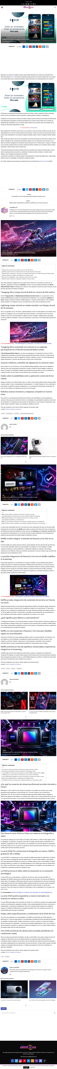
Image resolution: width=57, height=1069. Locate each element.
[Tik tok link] (35, 4)
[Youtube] (24, 1060)
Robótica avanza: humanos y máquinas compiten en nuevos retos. (18, 279)
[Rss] (32, 1060)
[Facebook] (12, 1060)
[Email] (28, 1060)
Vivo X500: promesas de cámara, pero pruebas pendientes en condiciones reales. (22, 780)
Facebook (18, 409)
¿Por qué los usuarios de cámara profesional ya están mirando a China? (20, 769)
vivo (2, 956)
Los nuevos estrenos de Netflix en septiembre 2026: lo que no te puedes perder (42, 712)
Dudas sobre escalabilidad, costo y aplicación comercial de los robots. (19, 277)
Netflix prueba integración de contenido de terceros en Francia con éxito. (20, 518)
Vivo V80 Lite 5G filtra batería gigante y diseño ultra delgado (42, 1000)
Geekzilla (4, 35)
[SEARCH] (54, 1012)
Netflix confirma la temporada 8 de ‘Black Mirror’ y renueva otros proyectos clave (13, 712)
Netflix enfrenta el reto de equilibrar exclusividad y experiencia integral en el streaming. (23, 523)
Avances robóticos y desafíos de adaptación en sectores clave (17, 275)
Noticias (4, 37)
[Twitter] (16, 1060)
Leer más (32, 1067)
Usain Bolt (16, 413)
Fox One (3, 668)
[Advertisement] (28, 62)
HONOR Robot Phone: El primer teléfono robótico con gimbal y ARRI (42, 457)
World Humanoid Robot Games (27, 413)
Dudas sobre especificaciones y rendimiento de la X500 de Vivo (17, 778)
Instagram (12, 409)
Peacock (13, 668)
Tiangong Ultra (9, 413)
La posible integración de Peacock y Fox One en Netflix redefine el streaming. (21, 516)
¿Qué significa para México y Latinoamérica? (13, 519)
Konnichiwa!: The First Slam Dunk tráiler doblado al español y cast (28, 196)
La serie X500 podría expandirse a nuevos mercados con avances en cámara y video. (23, 776)
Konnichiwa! (34, 128)
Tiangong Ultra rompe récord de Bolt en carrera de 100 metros (17, 270)
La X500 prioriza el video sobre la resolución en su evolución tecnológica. (20, 774)
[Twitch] (36, 1060)
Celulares (4, 750)
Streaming (19, 668)
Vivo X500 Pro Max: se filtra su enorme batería (11, 1000)
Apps (3, 495)
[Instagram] (20, 1060)
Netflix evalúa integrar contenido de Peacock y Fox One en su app (18, 514)
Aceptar (26, 1067)
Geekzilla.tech (7, 41)
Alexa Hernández (7, 499)
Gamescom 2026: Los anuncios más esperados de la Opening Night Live (32, 892)
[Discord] (33, 4)
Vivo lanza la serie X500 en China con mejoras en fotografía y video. (19, 771)
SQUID (12, 77)
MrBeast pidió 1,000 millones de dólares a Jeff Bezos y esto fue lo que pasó (28, 203)
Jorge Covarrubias (7, 754)
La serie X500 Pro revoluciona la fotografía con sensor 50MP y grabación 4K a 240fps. (23, 773)
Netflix (8, 668)
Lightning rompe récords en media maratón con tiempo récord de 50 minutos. (21, 271)
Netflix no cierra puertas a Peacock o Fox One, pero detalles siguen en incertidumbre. (23, 521)
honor (2, 413)
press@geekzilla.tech (32, 1056)
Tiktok (7, 409)
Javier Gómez (7, 254)
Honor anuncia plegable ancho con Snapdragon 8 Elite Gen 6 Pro (14, 457)
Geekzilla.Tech (43, 161)
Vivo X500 (7, 956)
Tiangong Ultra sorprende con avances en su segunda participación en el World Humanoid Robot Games (28, 273)
